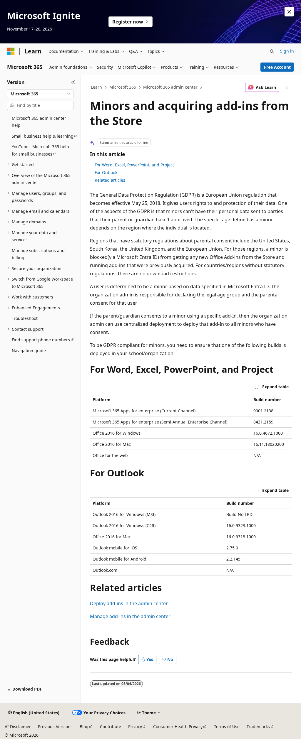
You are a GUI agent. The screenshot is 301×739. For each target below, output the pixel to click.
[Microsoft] (11, 51)
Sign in (287, 51)
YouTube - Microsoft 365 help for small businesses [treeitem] (40, 150)
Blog (84, 726)
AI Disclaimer (18, 726)
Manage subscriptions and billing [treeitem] (38, 254)
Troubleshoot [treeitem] (25, 318)
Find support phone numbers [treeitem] (41, 339)
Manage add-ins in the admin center (130, 616)
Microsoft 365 (122, 87)
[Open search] (272, 51)
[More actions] (287, 87)
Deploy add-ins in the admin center (129, 603)
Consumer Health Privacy (178, 726)
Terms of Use (227, 726)
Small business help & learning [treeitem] (42, 136)
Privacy (135, 726)
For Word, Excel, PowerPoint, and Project (134, 165)
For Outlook (106, 172)
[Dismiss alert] (289, 11)
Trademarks (258, 726)
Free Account (277, 67)
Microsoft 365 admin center (170, 87)
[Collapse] (73, 82)
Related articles (110, 180)
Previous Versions (55, 726)
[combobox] (40, 94)
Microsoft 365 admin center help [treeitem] (39, 121)
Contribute (110, 726)
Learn (96, 87)
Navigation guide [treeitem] (29, 350)
